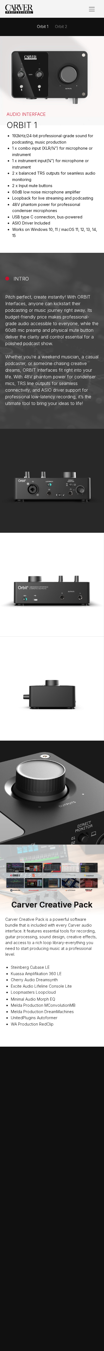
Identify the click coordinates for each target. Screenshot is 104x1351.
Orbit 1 (42, 26)
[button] (92, 9)
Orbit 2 (61, 26)
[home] (19, 9)
